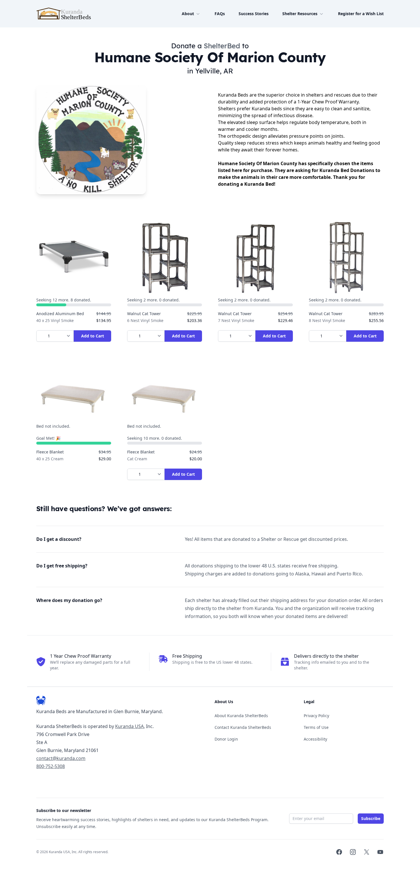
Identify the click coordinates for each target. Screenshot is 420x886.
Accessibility (315, 739)
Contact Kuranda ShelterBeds (243, 727)
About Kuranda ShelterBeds (241, 715)
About (188, 13)
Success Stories (254, 13)
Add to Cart (92, 336)
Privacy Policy (316, 715)
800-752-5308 (50, 766)
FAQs (220, 13)
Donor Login (226, 739)
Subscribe (370, 818)
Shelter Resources (299, 13)
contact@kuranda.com (60, 758)
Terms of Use (316, 727)
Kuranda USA (129, 726)
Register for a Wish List (361, 13)
